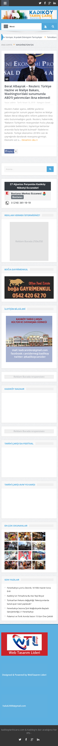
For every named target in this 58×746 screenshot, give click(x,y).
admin (13, 102)
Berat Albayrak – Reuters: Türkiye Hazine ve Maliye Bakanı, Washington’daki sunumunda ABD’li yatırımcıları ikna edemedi (27, 92)
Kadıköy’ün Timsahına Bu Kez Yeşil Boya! (25, 595)
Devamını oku (29, 139)
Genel (47, 102)
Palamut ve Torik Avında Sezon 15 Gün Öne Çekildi (30, 616)
